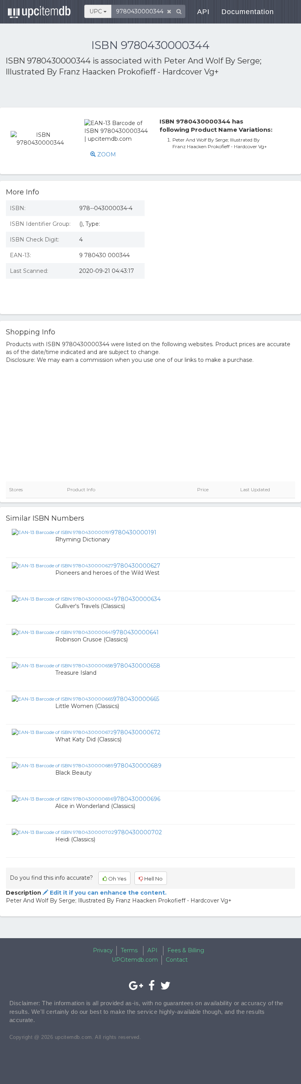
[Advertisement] (97, 93)
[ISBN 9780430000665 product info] (62, 698)
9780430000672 (136, 732)
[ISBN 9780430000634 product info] (63, 598)
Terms (129, 950)
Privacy (103, 950)
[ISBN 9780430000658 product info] (62, 665)
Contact (177, 959)
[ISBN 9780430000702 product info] (63, 831)
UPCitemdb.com (135, 959)
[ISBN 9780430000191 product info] (61, 532)
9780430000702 (138, 832)
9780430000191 (133, 532)
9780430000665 (136, 699)
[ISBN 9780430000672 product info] (62, 731)
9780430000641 (135, 632)
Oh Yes (116, 878)
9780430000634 (137, 599)
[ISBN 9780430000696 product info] (62, 798)
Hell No (153, 878)
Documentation (247, 12)
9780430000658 (136, 665)
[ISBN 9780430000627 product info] (62, 565)
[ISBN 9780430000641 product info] (62, 632)
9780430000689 (137, 765)
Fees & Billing (185, 950)
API (203, 12)
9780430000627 (136, 565)
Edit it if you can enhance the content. (107, 892)
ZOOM (106, 154)
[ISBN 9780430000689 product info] (63, 765)
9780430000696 (136, 799)
